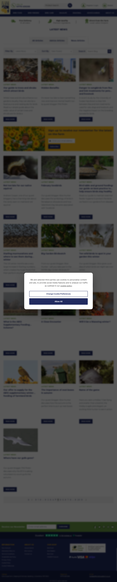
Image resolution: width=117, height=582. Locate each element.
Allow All (58, 301)
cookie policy (66, 286)
